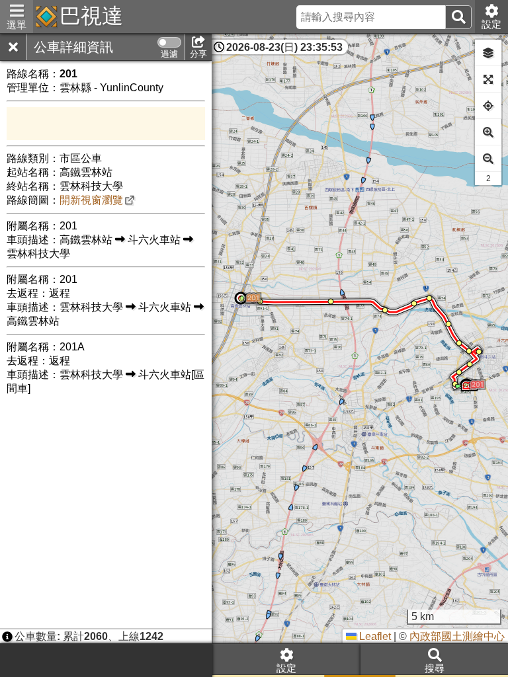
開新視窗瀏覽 (91, 200)
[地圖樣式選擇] (488, 53)
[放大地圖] (488, 132)
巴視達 (91, 16)
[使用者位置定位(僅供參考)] (488, 106)
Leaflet (374, 636)
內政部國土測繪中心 (457, 636)
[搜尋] (458, 17)
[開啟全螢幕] (488, 79)
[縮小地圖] (488, 158)
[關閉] (13, 47)
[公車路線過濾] (169, 42)
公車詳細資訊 (73, 47)
